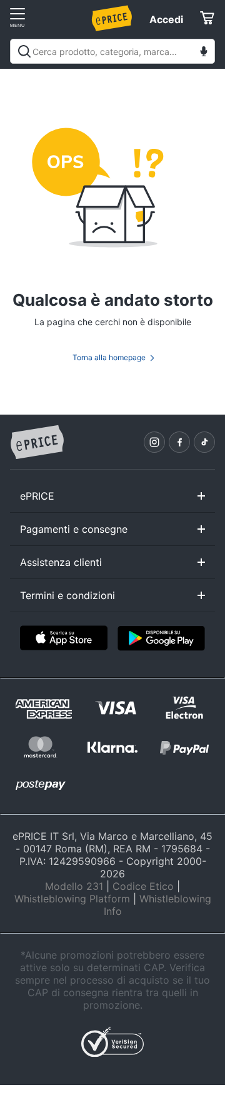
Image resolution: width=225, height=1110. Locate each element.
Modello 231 (74, 886)
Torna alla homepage (109, 357)
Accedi (166, 19)
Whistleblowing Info (157, 904)
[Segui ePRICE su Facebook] (179, 442)
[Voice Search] (204, 52)
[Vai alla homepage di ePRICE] (37, 443)
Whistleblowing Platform (72, 898)
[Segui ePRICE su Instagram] (154, 442)
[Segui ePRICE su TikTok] (204, 442)
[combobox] (112, 51)
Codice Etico (143, 886)
